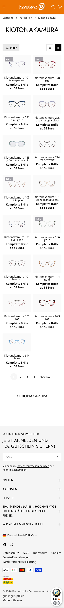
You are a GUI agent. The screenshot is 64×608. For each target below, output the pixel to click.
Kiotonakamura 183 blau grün (17, 118)
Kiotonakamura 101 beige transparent (47, 198)
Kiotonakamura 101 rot (17, 317)
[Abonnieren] (57, 457)
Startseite (8, 17)
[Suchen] (53, 6)
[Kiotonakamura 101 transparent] (17, 64)
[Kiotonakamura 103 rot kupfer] (17, 184)
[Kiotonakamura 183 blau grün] (17, 104)
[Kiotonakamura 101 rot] (17, 303)
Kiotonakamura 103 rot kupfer (17, 199)
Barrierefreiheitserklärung (19, 562)
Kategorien (26, 17)
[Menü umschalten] (4, 6)
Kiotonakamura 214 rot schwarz (47, 158)
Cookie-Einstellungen (16, 557)
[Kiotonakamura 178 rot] (47, 64)
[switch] (56, 603)
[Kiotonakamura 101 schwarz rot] (17, 263)
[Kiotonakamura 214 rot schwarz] (47, 144)
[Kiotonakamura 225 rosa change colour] (47, 104)
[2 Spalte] (58, 47)
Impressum (40, 553)
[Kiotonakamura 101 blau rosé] (17, 224)
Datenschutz (11, 553)
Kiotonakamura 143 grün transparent (17, 159)
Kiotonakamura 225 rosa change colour (47, 119)
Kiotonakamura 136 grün (47, 238)
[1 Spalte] (49, 47)
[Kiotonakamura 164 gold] (47, 263)
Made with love (12, 600)
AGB (26, 553)
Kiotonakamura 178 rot (47, 79)
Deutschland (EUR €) (20, 535)
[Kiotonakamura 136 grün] (47, 224)
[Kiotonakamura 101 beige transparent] (47, 184)
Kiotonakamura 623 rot (47, 317)
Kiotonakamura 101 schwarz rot (17, 278)
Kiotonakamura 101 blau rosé (17, 238)
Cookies (56, 553)
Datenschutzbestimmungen (33, 466)
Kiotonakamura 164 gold (47, 278)
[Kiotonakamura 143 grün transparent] (17, 144)
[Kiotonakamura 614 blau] (17, 341)
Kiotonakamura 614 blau (17, 357)
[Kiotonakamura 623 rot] (47, 303)
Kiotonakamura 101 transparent (17, 79)
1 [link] (14, 377)
